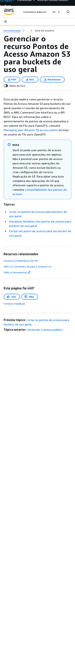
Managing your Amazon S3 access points (31, 130)
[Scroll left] (20, 12)
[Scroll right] (58, 12)
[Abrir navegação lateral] (5, 21)
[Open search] (68, 12)
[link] (44, 30)
